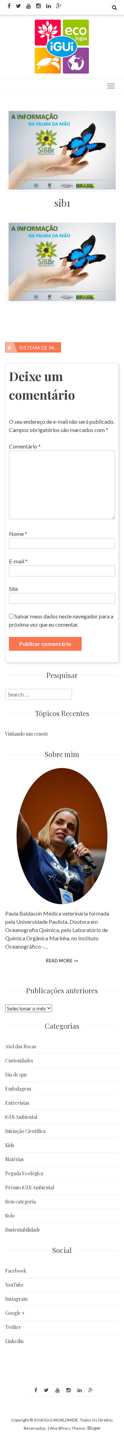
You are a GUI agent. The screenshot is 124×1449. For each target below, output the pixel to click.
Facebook (15, 1270)
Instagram (16, 1299)
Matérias (14, 1159)
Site (13, 588)
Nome (18, 533)
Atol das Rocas (20, 1046)
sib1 (62, 202)
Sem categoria (20, 1201)
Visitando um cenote (26, 734)
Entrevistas (17, 1103)
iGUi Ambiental (21, 1117)
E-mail (18, 561)
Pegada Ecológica (24, 1173)
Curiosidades (19, 1060)
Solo (10, 1215)
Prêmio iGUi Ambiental (29, 1187)
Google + (15, 1313)
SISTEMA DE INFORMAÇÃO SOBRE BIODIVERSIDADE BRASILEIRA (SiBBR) (40, 347)
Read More (59, 960)
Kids (9, 1145)
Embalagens (18, 1088)
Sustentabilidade (22, 1229)
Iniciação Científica (25, 1131)
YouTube (14, 1285)
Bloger (94, 1428)
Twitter (13, 1327)
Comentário (25, 446)
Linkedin (14, 1341)
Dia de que (16, 1074)
